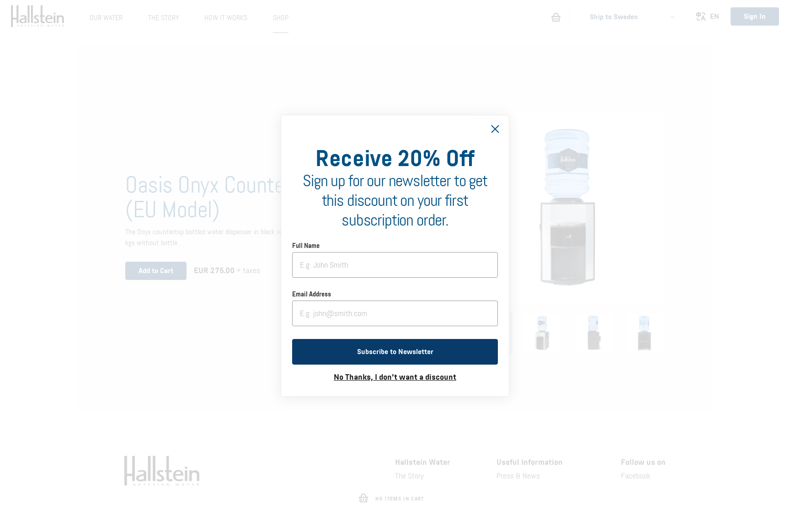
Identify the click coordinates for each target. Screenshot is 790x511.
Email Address (311, 294)
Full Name (306, 246)
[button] (395, 352)
